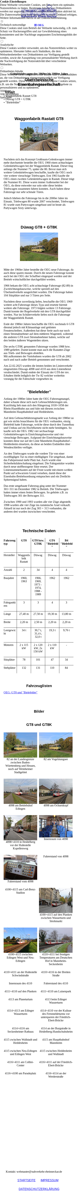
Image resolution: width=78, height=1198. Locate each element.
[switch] (2, 41)
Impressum (49, 1180)
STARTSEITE (26, 1180)
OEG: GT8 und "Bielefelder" (21, 692)
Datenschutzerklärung (39, 1189)
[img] (39, 11)
